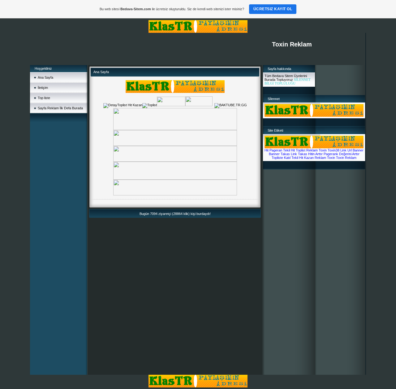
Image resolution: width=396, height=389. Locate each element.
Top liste (44, 98)
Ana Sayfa (45, 77)
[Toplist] (149, 105)
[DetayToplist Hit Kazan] (122, 105)
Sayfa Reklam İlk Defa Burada (60, 108)
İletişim (43, 88)
